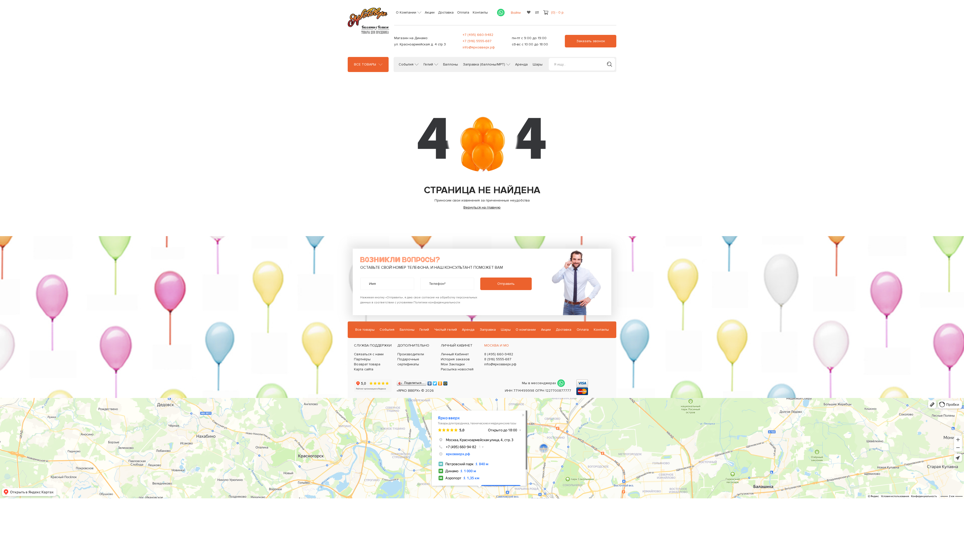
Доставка (446, 12)
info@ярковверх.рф (479, 47)
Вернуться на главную (482, 207)
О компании (526, 329)
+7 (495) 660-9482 (478, 35)
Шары (538, 64)
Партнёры (362, 359)
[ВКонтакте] (429, 382)
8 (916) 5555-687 (497, 359)
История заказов (455, 359)
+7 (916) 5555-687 (477, 41)
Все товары (365, 64)
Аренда (521, 64)
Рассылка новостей (457, 369)
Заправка (488, 329)
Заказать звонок (590, 41)
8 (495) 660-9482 (498, 354)
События (406, 64)
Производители (410, 354)
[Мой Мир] (445, 382)
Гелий (428, 64)
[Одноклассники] (440, 382)
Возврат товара (367, 364)
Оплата (463, 12)
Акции (430, 12)
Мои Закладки (453, 364)
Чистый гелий (445, 329)
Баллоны (450, 64)
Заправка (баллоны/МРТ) (484, 64)
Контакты (480, 12)
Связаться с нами (369, 354)
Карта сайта (363, 369)
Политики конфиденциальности (436, 302)
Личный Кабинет (455, 354)
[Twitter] (435, 382)
